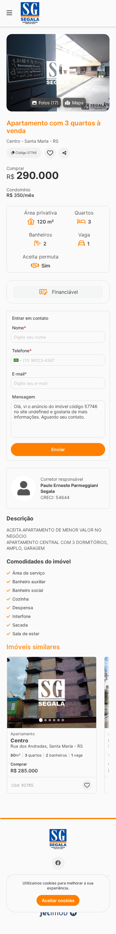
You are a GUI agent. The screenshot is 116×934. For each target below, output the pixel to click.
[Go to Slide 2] (45, 720)
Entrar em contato (30, 318)
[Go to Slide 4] (54, 720)
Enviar (58, 449)
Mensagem (23, 396)
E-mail (19, 373)
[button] (58, 72)
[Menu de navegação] (9, 13)
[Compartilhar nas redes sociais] (64, 153)
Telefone (22, 350)
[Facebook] (58, 863)
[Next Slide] (104, 72)
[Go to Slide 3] (50, 720)
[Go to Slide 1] (41, 720)
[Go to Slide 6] (63, 720)
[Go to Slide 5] (58, 720)
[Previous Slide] (11, 72)
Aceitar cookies (58, 900)
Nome (19, 327)
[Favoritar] (50, 153)
